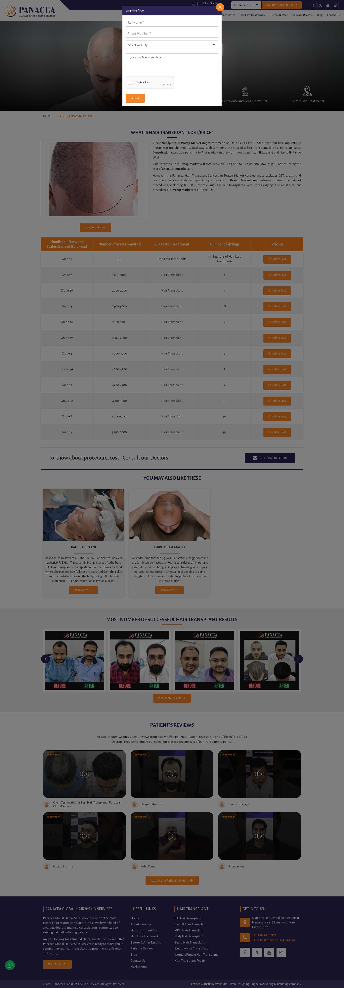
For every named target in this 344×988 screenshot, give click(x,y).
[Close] (220, 7)
